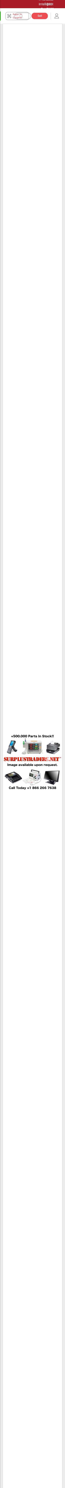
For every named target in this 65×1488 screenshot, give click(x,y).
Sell (40, 15)
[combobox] (24, 16)
